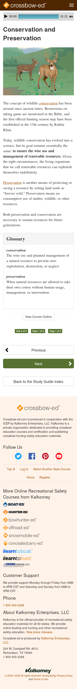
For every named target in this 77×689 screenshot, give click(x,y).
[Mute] (71, 16)
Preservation (12, 182)
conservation (48, 102)
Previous (38, 350)
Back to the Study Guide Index (38, 381)
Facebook (32, 456)
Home (30, 477)
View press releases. (39, 632)
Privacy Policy (64, 675)
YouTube (59, 456)
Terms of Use (40, 679)
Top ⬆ (11, 469)
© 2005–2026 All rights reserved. (23, 675)
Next (38, 363)
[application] (38, 16)
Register (44, 477)
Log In (24, 469)
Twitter (18, 456)
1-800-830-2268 (13, 605)
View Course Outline (38, 317)
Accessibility (49, 675)
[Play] (6, 16)
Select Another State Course (51, 469)
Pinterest (45, 456)
